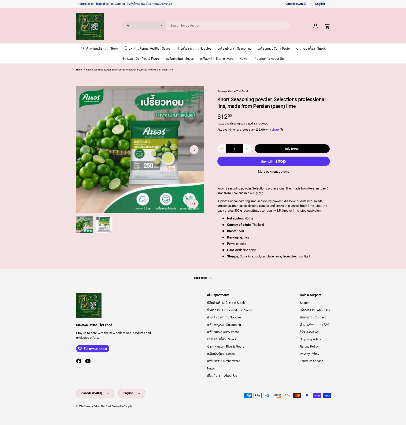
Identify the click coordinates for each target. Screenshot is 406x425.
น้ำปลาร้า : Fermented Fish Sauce (147, 48)
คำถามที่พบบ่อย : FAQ (314, 325)
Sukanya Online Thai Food (232, 91)
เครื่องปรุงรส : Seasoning (235, 48)
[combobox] (206, 25)
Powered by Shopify (122, 406)
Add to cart (292, 148)
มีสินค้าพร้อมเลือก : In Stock (99, 48)
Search (304, 303)
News (243, 59)
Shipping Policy (310, 339)
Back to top (201, 277)
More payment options (273, 171)
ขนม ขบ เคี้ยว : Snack (311, 48)
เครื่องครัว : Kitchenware (216, 59)
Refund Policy (309, 346)
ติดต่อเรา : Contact (313, 317)
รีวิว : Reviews (309, 332)
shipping (235, 123)
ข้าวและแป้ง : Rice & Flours (141, 59)
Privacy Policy (309, 354)
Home (79, 70)
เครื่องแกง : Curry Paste (274, 48)
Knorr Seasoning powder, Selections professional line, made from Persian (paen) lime (129, 70)
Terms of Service (311, 361)
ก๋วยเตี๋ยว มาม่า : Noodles (194, 48)
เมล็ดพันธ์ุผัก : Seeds (180, 59)
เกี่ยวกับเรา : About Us (269, 59)
